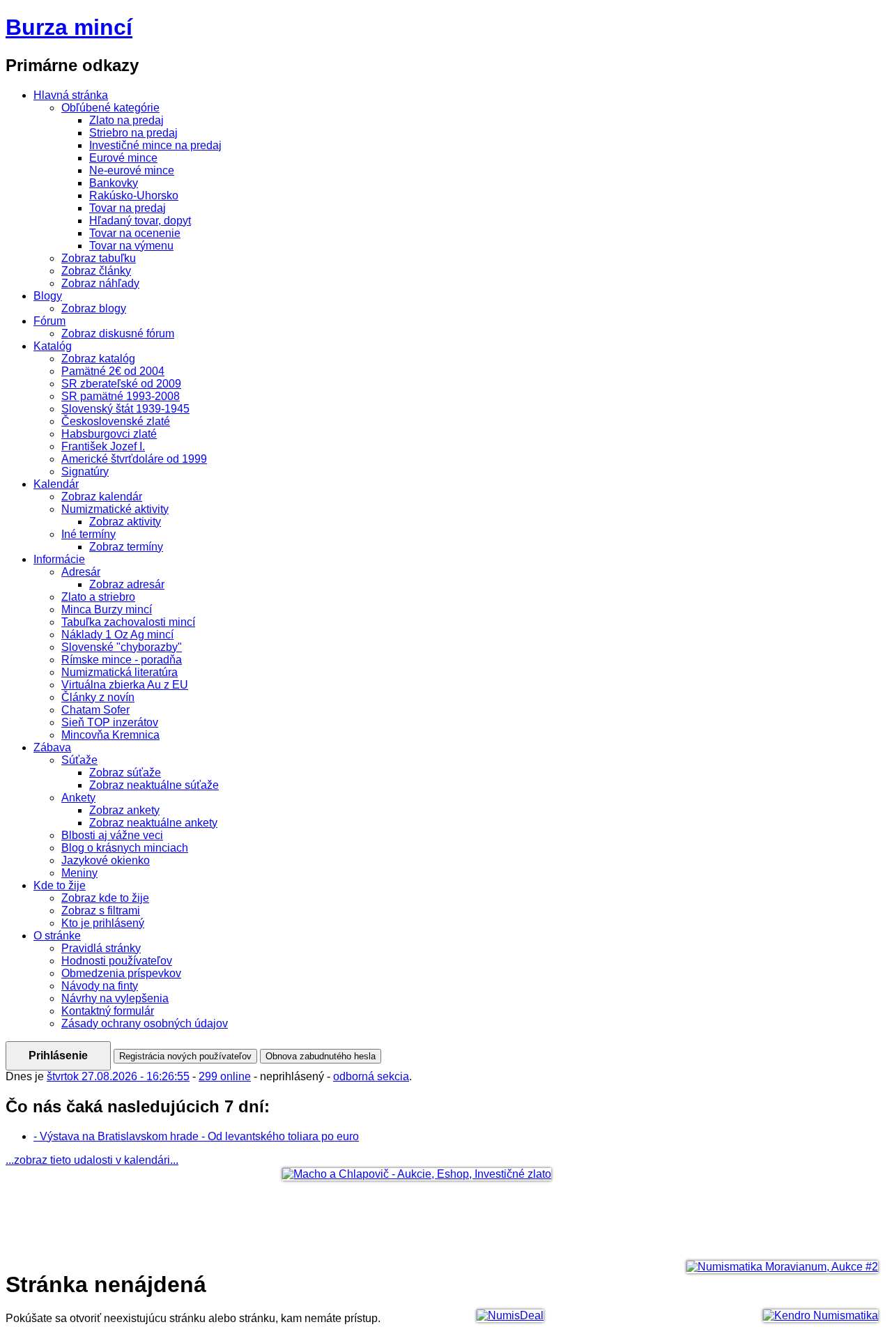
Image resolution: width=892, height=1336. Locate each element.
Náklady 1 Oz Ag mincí (117, 634)
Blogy (47, 296)
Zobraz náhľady (100, 283)
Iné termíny (88, 534)
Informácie (59, 559)
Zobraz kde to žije (105, 898)
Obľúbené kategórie (110, 108)
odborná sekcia (371, 1076)
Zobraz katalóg (98, 358)
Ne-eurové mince (131, 170)
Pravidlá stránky (101, 948)
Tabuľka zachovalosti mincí (128, 622)
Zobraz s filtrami (100, 910)
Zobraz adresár (126, 584)
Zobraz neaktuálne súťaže (154, 785)
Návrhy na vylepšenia (115, 998)
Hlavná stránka (70, 95)
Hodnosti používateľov (116, 961)
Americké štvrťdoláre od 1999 (134, 459)
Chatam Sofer (95, 710)
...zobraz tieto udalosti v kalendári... (92, 1160)
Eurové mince (123, 158)
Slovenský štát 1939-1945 (125, 409)
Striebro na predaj (133, 133)
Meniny (79, 873)
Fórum (49, 321)
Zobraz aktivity (125, 522)
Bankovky (113, 183)
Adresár (80, 572)
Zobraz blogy (93, 308)
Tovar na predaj (127, 208)
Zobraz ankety (124, 810)
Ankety (78, 798)
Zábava (52, 747)
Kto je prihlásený (102, 923)
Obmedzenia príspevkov (121, 973)
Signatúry (85, 471)
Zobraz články (96, 271)
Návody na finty (99, 986)
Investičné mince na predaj (155, 145)
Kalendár (56, 484)
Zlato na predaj (126, 120)
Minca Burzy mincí (106, 609)
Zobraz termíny (126, 547)
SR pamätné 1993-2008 (120, 396)
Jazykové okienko (105, 860)
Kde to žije (59, 885)
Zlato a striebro (98, 597)
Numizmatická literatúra (119, 672)
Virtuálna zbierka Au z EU (124, 685)
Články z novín (97, 697)
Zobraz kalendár (101, 496)
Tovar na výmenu (131, 246)
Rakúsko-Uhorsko (133, 195)
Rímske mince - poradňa (121, 660)
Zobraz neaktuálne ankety (153, 823)
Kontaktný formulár (107, 1011)
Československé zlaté (115, 421)
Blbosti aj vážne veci (112, 835)
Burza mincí (69, 27)
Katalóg (52, 346)
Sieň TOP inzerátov (109, 722)
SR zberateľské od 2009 (121, 384)
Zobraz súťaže (125, 772)
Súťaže (79, 760)
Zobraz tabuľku (98, 258)
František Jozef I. (103, 446)
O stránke (57, 936)
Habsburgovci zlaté (109, 434)
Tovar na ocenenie (134, 233)
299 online (225, 1076)
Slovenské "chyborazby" (121, 647)
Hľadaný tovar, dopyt (140, 220)
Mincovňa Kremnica (110, 735)
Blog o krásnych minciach (124, 848)
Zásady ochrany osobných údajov (144, 1023)
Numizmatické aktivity (115, 509)
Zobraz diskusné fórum (117, 333)
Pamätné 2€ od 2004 (112, 371)
